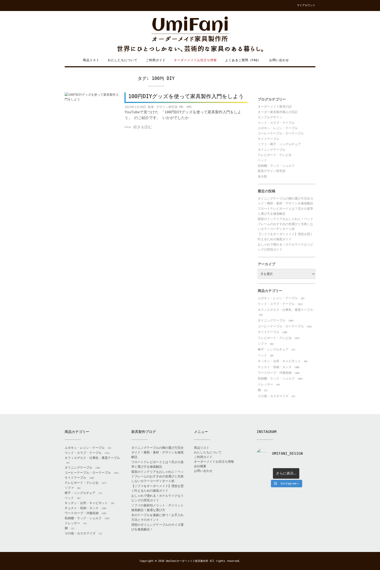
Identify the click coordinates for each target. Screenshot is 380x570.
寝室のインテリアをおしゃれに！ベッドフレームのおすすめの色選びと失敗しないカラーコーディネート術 (285, 224)
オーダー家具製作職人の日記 (278, 112)
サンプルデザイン (270, 117)
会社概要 (200, 466)
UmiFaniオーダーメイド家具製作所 (187, 561)
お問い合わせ (279, 60)
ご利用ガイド (156, 60)
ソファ (262, 343)
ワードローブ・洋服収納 (275, 372)
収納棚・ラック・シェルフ (276, 165)
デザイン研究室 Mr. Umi (174, 107)
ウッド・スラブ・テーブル (276, 123)
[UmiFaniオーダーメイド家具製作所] (190, 34)
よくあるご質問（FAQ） (243, 60)
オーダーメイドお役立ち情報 (195, 60)
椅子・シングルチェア (273, 349)
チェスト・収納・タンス (275, 367)
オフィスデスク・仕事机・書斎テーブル (285, 310)
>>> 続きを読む (138, 127)
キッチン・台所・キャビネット (279, 361)
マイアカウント (306, 5)
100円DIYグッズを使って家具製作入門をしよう (186, 96)
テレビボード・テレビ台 (275, 155)
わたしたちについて (122, 60)
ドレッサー (265, 384)
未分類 (262, 176)
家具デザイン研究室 (271, 171)
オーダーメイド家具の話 (275, 106)
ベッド (262, 160)
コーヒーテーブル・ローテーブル (281, 133)
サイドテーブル (268, 139)
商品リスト (91, 60)
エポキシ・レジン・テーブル (278, 128)
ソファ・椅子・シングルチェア (279, 144)
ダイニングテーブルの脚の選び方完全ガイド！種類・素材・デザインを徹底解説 (157, 452)
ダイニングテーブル (271, 149)
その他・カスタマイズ (273, 396)
